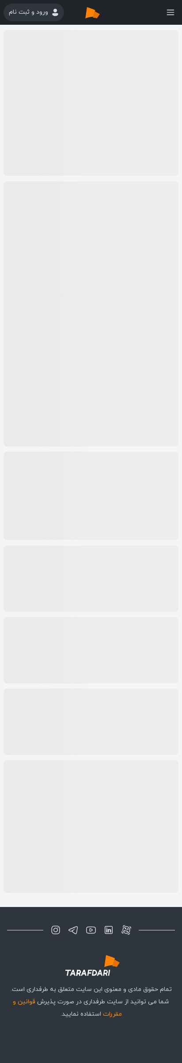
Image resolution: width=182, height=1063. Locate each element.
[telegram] (73, 930)
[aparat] (126, 930)
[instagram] (55, 930)
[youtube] (91, 930)
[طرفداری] (102, 12)
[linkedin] (108, 930)
